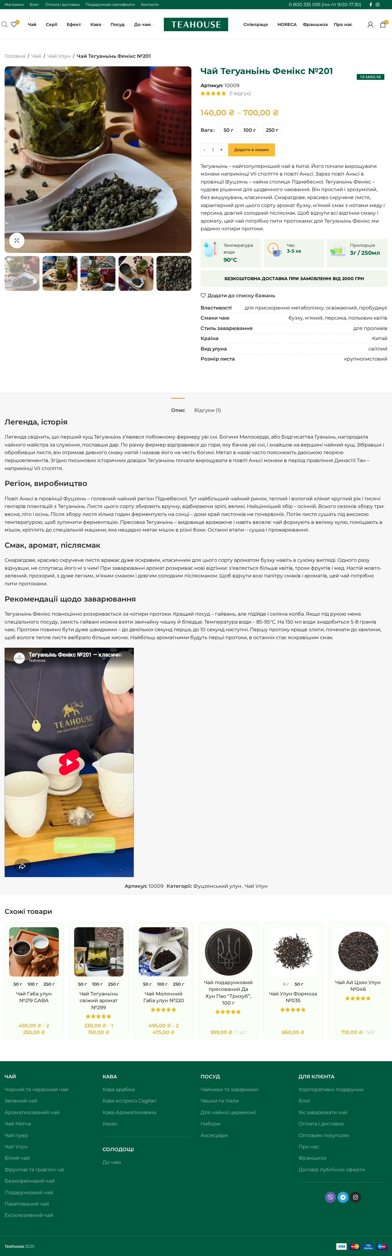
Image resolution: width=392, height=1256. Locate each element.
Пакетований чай (27, 1204)
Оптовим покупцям (324, 1135)
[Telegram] (343, 1197)
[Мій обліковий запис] (370, 24)
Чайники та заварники (229, 1089)
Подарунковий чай (29, 1192)
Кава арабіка (119, 1089)
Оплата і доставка (321, 1124)
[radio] (228, 130)
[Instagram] (355, 1197)
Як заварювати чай (323, 1112)
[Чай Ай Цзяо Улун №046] (358, 952)
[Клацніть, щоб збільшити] (16, 240)
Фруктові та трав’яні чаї (34, 1170)
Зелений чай (21, 1101)
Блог (305, 1101)
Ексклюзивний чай (29, 1215)
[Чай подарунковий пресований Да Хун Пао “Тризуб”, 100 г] (228, 952)
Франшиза (312, 1158)
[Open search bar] (5, 24)
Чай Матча (18, 1124)
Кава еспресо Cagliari (129, 1101)
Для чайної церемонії (228, 1112)
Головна (15, 56)
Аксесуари (214, 1135)
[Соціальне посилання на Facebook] (371, 5)
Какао (110, 1124)
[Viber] (330, 1197)
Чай (36, 56)
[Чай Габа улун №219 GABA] (34, 952)
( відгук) (240, 93)
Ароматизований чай (32, 1112)
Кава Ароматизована (129, 1112)
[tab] (178, 407)
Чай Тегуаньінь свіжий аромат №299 (99, 1000)
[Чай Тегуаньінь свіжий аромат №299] (99, 952)
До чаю (112, 1162)
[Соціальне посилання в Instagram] (377, 5)
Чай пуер (16, 1135)
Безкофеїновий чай (30, 1181)
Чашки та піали (220, 1101)
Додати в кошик (251, 149)
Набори (211, 1124)
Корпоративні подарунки (331, 1089)
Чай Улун (58, 56)
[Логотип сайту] (196, 24)
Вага (207, 130)
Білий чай (17, 1158)
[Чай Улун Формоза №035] (293, 952)
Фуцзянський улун (217, 886)
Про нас (309, 1147)
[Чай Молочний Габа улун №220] (163, 952)
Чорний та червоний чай (36, 1089)
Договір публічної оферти (332, 1170)
